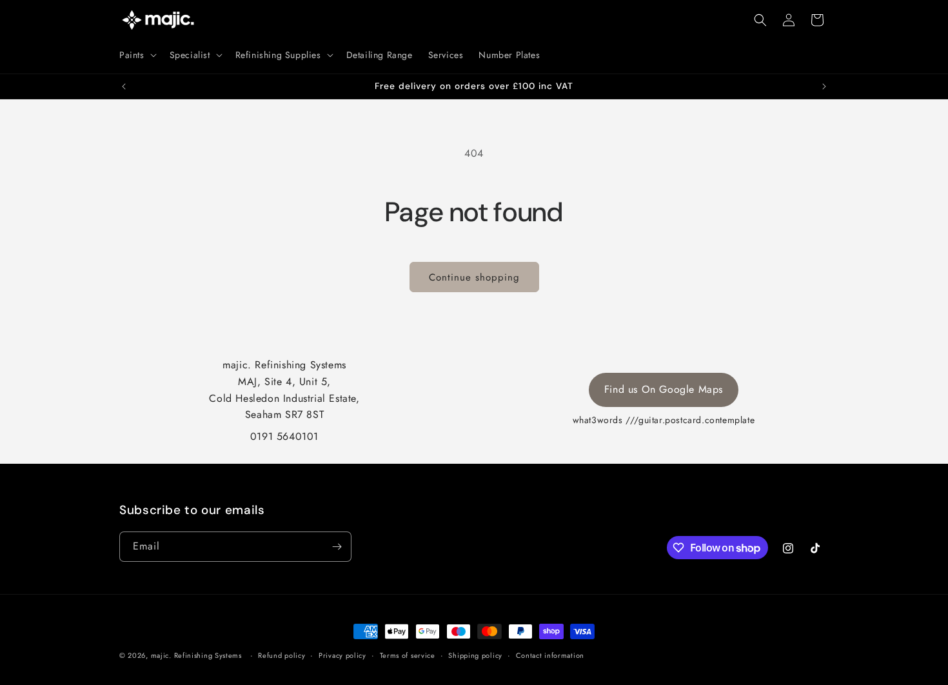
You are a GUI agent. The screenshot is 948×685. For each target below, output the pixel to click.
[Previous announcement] (124, 86)
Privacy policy (342, 655)
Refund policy (281, 655)
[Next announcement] (824, 86)
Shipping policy (475, 655)
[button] (137, 54)
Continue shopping (474, 277)
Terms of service (407, 655)
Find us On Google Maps (663, 389)
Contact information (550, 655)
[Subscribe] (336, 546)
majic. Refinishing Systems (196, 655)
